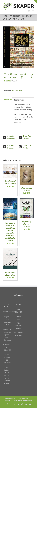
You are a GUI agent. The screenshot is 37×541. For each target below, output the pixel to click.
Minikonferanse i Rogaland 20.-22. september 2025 (7, 318)
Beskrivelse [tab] (7, 100)
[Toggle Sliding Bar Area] (35, 2)
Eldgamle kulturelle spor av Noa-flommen (7, 335)
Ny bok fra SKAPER (7, 347)
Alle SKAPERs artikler (18, 325)
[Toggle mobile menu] (33, 11)
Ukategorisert (17, 90)
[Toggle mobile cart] (29, 11)
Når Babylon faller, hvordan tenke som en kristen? (7, 375)
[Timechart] (18, 47)
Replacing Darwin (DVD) (26, 224)
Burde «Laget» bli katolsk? (7, 359)
